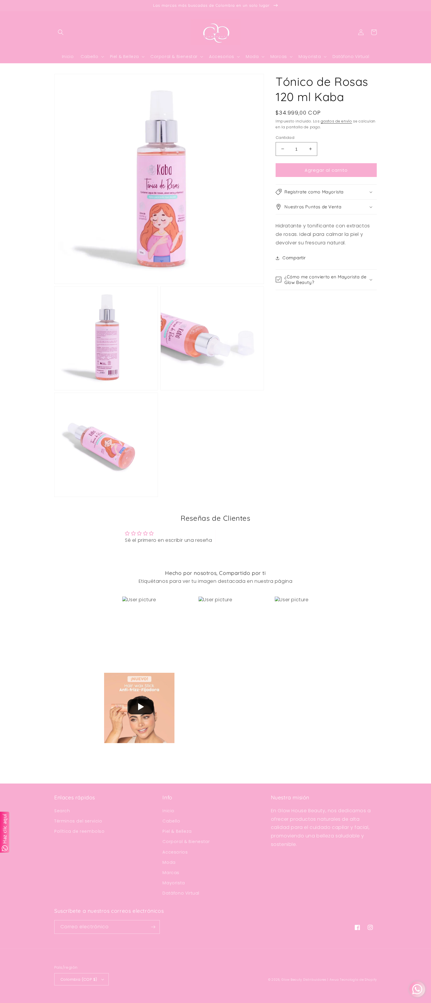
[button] (60, 32)
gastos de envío (336, 121)
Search (62, 811)
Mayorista (173, 883)
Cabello (171, 821)
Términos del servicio (78, 821)
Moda (168, 862)
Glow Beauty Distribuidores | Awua (310, 980)
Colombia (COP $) (78, 979)
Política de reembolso (79, 831)
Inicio (168, 811)
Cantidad (285, 137)
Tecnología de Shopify (358, 980)
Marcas (170, 873)
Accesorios (175, 852)
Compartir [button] (294, 258)
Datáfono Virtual (180, 893)
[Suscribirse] (153, 927)
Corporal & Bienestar (186, 841)
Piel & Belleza (176, 831)
